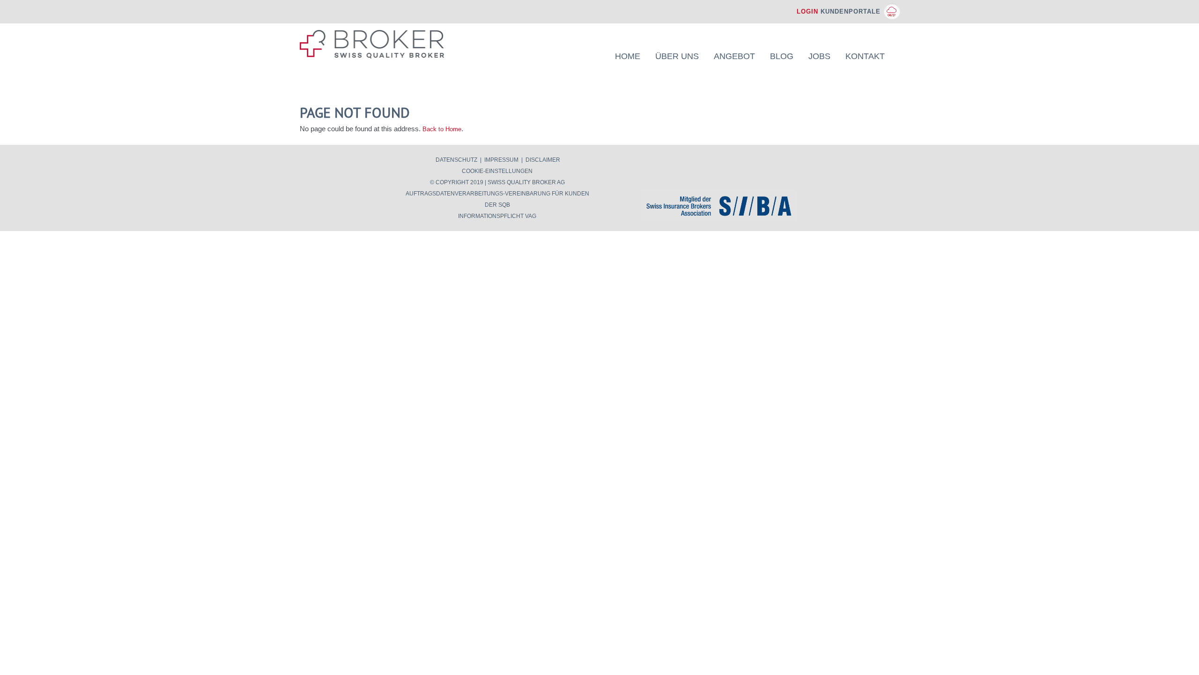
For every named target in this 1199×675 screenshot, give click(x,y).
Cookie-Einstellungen (497, 171)
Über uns (677, 56)
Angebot (734, 56)
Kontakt (865, 56)
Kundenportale (839, 11)
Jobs (819, 56)
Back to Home (441, 129)
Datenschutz (456, 160)
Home (627, 56)
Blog (781, 56)
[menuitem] (627, 56)
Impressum (501, 160)
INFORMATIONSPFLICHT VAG (497, 216)
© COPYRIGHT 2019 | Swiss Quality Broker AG (497, 182)
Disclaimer (542, 160)
